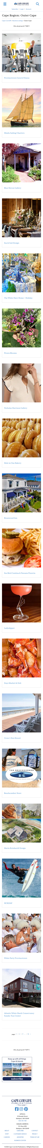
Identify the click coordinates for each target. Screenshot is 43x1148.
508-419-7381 (22, 1121)
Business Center (20, 1140)
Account (28, 9)
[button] (37, 4)
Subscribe (15, 9)
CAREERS (7, 1137)
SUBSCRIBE (20, 1130)
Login (22, 9)
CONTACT (35, 1130)
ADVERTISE (20, 1137)
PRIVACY (35, 1134)
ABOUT (6, 1130)
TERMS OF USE (34, 1137)
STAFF (7, 1134)
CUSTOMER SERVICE (20, 1134)
